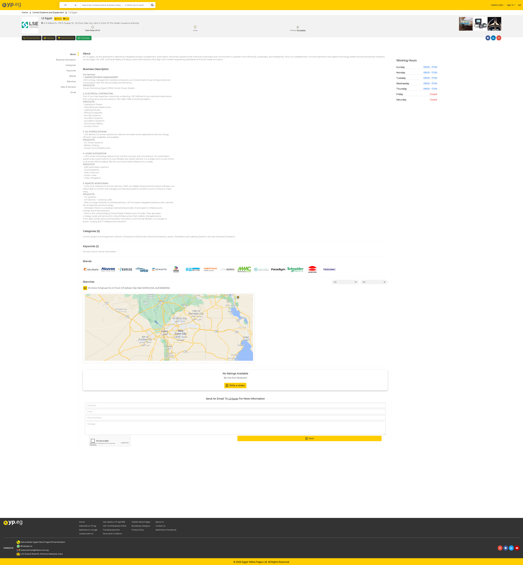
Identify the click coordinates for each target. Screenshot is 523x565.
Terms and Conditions (112, 533)
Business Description (66, 60)
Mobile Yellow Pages (141, 522)
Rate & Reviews (68, 87)
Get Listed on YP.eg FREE (114, 522)
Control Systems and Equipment (48, 12)
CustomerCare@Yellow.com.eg (34, 550)
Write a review (237, 385)
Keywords (71, 70)
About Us (160, 522)
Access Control (90, 251)
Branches (71, 81)
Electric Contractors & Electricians (131, 236)
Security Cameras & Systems (221, 236)
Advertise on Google (88, 530)
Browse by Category (141, 526)
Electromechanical (157, 236)
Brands (72, 76)
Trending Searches (111, 530)
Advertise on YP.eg (87, 526)
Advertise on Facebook (166, 530)
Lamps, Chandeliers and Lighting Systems (187, 236)
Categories (71, 65)
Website (50, 38)
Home (25, 12)
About (73, 54)
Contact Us (160, 526)
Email (73, 92)
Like (67, 19)
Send (311, 438)
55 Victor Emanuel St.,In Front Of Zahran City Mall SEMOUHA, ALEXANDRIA (128, 288)
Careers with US (86, 533)
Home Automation (107, 251)
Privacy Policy (138, 530)
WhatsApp (85, 38)
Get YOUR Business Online (114, 526)
